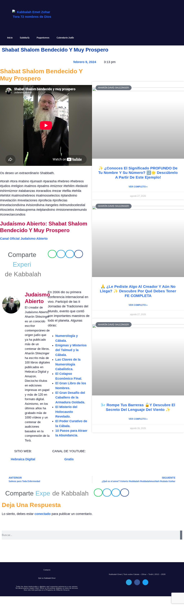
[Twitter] (145, 592)
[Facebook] (137, 592)
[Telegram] (129, 592)
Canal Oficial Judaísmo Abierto (24, 238)
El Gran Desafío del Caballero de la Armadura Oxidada (70, 397)
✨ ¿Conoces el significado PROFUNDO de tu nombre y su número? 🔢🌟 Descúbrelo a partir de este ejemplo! (138, 172)
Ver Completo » (138, 186)
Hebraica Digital (23, 459)
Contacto (46, 579)
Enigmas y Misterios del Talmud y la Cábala (71, 350)
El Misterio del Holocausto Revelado (66, 411)
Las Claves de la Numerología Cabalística (67, 364)
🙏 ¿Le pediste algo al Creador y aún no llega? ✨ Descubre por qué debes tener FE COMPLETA (138, 291)
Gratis (69, 459)
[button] (52, 254)
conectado (42, 523)
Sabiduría (24, 37)
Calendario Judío (65, 37)
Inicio (10, 37)
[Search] (181, 544)
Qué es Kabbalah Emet (47, 588)
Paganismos (43, 37)
